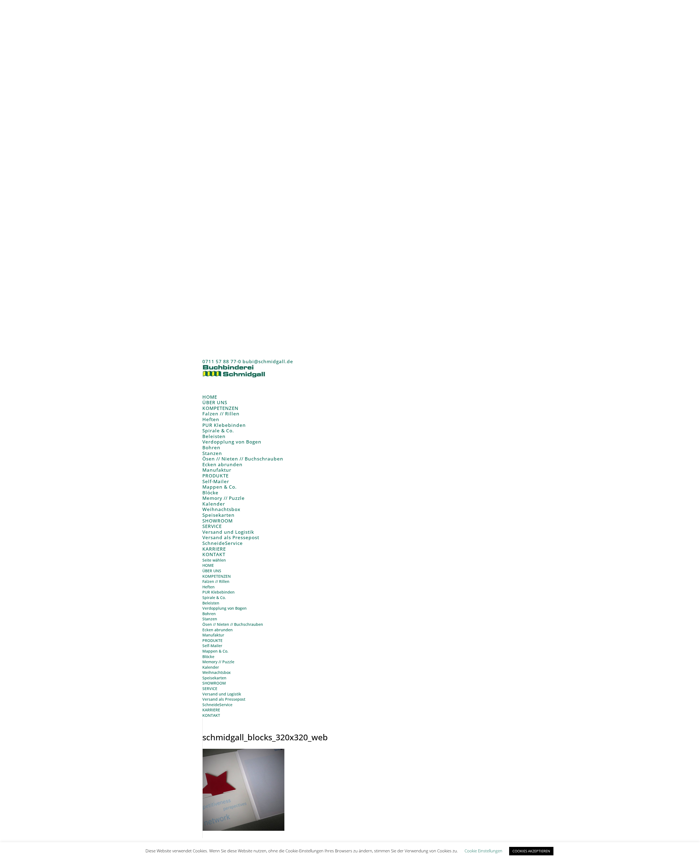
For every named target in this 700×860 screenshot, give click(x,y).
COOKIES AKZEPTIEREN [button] (531, 851)
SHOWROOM (214, 683)
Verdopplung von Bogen (231, 442)
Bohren (211, 447)
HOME (208, 565)
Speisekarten (218, 515)
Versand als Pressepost (230, 537)
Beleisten (214, 436)
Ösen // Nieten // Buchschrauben (242, 459)
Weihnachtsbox (221, 509)
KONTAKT (213, 554)
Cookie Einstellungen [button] (483, 850)
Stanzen (212, 453)
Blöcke (210, 492)
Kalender (213, 504)
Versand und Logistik (228, 532)
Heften (210, 419)
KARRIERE (211, 709)
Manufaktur (216, 470)
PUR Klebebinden (224, 425)
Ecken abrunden (222, 464)
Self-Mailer (215, 481)
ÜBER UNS (211, 570)
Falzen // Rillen (221, 413)
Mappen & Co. (219, 487)
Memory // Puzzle (223, 498)
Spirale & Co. (218, 430)
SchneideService (222, 543)
